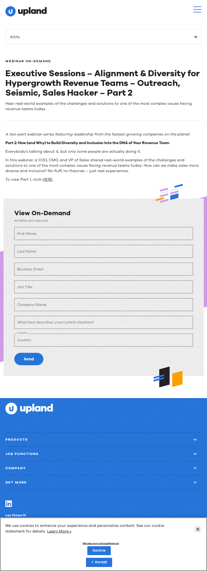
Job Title (24, 287)
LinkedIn (8, 503)
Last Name (26, 251)
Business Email (30, 269)
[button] (197, 9)
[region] (103, 544)
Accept (101, 562)
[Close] (198, 529)
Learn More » (59, 531)
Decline (99, 550)
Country (22, 333)
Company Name (31, 304)
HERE (48, 179)
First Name (26, 233)
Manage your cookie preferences (101, 543)
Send (29, 359)
